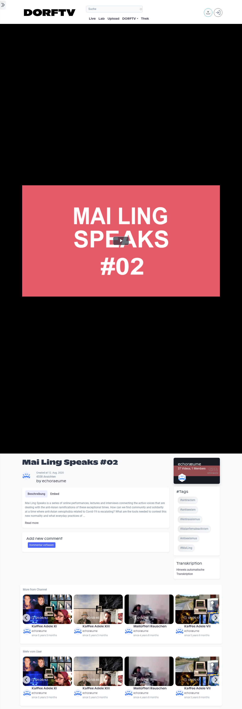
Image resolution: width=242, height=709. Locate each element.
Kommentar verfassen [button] (41, 545)
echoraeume (54, 481)
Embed (54, 494)
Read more (31, 523)
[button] (208, 12)
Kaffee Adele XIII (96, 626)
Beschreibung (36, 494)
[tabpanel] (96, 513)
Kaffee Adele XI (44, 626)
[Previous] (26, 618)
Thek (145, 19)
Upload (113, 19)
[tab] (36, 493)
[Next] (216, 618)
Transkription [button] (189, 563)
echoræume (189, 464)
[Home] (50, 12)
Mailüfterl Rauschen (150, 626)
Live (92, 19)
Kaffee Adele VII (197, 626)
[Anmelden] (218, 12)
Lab (102, 19)
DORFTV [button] (129, 19)
